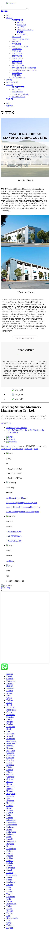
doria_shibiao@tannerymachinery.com (22, 512)
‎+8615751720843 (13, 536)
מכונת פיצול (16, 41)
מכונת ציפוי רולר (18, 65)
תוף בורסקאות (17, 20)
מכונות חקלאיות (18, 77)
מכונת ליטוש (17, 56)
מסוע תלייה (16, 51)
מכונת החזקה (17, 53)
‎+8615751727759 (13, 541)
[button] (25, 338)
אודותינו (9, 84)
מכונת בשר (16, 37)
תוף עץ (20, 22)
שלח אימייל (5, 588)
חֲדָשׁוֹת (9, 80)
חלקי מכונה (21, 34)
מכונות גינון (16, 75)
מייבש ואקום (17, 48)
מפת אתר (28, 448)
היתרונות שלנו (17, 92)
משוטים (20, 32)
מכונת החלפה (17, 58)
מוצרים (9, 17)
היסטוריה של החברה (20, 94)
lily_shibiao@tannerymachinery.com (21, 502)
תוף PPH (21, 27)
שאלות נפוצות (12, 82)
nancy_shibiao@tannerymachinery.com (23, 507)
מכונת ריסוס (17, 60)
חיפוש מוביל (6, 448)
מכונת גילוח (16, 44)
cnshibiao (10, 561)
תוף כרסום (21, 25)
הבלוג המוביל (17, 448)
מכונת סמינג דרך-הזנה (20, 39)
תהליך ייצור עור (18, 87)
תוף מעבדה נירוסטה (25, 29)
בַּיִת (7, 15)
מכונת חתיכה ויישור (20, 46)
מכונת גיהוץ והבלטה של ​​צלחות (24, 70)
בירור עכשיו (6, 423)
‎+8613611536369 (13, 532)
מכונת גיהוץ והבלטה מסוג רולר (24, 68)
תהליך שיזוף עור (18, 96)
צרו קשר (9, 99)
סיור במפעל (16, 89)
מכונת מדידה (17, 72)
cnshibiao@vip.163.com (16, 427)
